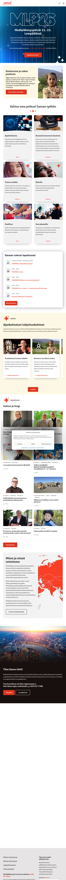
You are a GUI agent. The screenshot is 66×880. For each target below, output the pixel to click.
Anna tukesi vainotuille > (16, 92)
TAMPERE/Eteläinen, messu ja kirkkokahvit (25, 280)
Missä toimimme (10, 861)
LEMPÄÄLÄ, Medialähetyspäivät (22, 264)
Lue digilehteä (22, 692)
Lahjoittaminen (9, 865)
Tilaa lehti (9, 692)
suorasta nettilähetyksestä (37, 48)
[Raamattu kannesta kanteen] (48, 123)
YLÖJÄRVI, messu (17, 272)
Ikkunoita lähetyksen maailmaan (22, 296)
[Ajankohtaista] (17, 123)
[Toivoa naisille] (17, 170)
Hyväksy (19, 444)
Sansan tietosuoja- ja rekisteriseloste (36, 447)
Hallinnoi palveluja (46, 444)
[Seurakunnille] (48, 212)
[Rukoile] (48, 170)
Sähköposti (44, 877)
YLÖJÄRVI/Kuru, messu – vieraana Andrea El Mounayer (29, 288)
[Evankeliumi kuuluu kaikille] (17, 346)
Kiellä (33, 444)
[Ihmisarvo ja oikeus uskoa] (45, 346)
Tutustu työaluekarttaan (16, 612)
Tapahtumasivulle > (33, 55)
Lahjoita (33, 389)
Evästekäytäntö (24, 447)
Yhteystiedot (8, 869)
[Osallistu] (17, 212)
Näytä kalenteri (11, 303)
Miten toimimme (10, 857)
